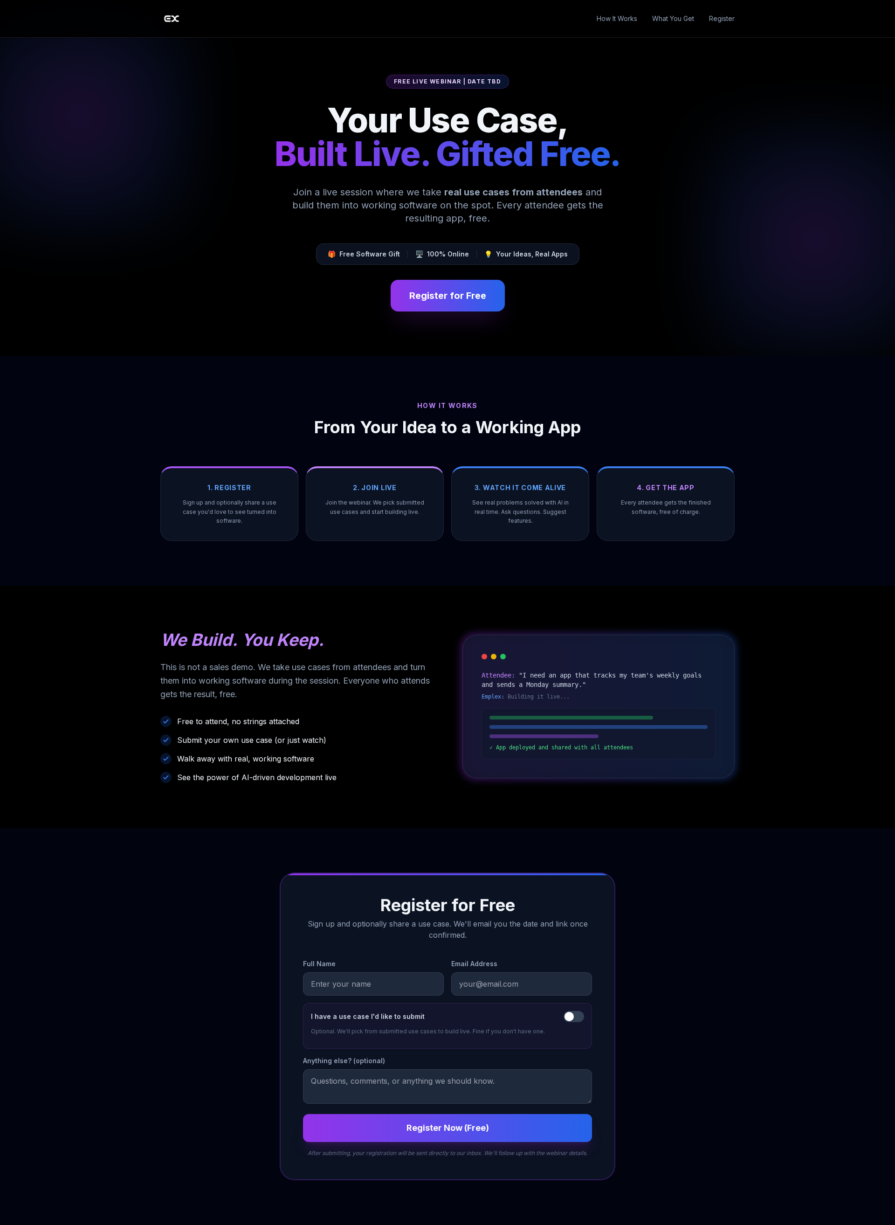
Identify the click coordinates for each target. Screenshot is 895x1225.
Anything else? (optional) (344, 1061)
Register (722, 18)
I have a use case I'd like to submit (368, 1016)
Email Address (474, 964)
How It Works (617, 18)
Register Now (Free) (447, 1128)
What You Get (673, 18)
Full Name (319, 964)
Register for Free (447, 295)
